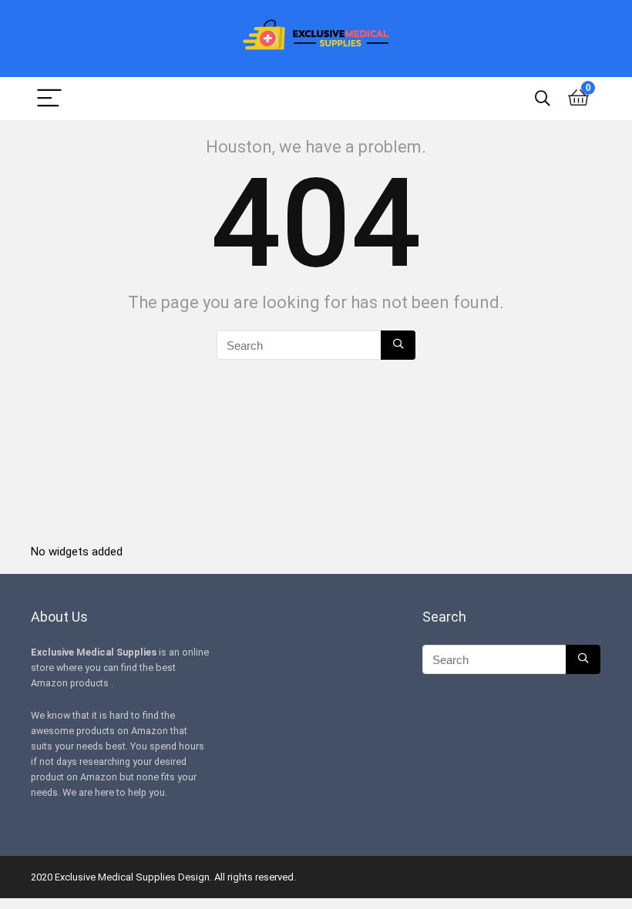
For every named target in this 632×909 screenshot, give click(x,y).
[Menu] (49, 99)
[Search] (542, 99)
